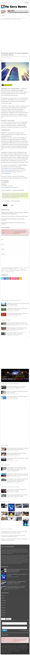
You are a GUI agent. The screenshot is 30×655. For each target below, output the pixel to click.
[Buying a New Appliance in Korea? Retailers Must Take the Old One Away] (3, 454)
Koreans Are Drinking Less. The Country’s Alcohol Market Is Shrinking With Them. (16, 387)
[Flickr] (13, 278)
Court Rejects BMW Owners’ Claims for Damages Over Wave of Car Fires (16, 333)
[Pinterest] (18, 278)
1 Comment (17, 482)
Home (2, 18)
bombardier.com (6, 168)
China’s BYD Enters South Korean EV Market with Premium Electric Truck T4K (14, 532)
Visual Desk (3, 602)
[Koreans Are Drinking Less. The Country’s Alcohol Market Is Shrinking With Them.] (3, 387)
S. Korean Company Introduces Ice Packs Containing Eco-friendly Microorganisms (13, 536)
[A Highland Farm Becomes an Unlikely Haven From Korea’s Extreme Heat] (3, 309)
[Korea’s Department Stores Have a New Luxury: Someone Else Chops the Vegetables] (3, 449)
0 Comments (16, 305)
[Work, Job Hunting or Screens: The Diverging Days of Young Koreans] (18, 519)
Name (2, 239)
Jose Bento (3, 539)
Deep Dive (3, 605)
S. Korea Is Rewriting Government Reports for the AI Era (17, 575)
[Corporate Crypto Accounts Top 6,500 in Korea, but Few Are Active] (25, 514)
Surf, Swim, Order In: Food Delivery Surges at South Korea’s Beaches (17, 397)
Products (3, 610)
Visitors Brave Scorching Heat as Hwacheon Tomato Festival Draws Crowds (17, 314)
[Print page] (15, 60)
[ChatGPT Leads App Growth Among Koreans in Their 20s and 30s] (3, 392)
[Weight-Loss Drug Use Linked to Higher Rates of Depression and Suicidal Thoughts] (11, 519)
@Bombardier (8, 173)
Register (8, 619)
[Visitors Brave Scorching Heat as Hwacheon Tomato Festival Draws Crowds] (3, 314)
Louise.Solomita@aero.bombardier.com (10, 187)
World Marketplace (7, 18)
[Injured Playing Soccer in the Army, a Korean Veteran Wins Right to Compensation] (3, 328)
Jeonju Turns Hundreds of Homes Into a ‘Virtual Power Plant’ (17, 459)
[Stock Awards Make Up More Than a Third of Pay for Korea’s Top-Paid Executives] (3, 495)
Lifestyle (2, 598)
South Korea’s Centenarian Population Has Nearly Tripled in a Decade (16, 490)
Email (2, 244)
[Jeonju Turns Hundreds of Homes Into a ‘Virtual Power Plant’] (3, 459)
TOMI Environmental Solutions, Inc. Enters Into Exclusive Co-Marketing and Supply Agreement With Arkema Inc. (14, 213)
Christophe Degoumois (15, 201)
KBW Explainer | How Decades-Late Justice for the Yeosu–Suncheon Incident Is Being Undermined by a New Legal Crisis (17, 480)
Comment (3, 254)
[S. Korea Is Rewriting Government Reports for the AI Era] (11, 507)
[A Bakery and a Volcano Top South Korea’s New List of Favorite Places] (3, 304)
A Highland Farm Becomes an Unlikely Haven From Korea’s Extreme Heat (17, 309)
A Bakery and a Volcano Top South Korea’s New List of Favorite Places (18, 304)
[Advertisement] (15, 36)
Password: (4, 625)
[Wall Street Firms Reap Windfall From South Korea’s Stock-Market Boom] (18, 514)
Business (3, 595)
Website (2, 249)
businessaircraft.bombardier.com (9, 171)
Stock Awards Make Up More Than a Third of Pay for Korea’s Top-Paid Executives (17, 495)
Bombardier (7, 201)
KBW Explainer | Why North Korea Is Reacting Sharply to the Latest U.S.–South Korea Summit (17, 474)
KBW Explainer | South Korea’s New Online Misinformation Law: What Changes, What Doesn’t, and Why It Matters (16, 469)
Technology (3, 600)
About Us (3, 614)
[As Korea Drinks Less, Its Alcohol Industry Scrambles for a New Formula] (18, 506)
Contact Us (3, 612)
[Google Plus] (10, 278)
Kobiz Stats (3, 607)
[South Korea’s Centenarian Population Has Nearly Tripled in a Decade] (3, 491)
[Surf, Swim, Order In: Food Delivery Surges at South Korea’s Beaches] (3, 397)
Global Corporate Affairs (16, 18)
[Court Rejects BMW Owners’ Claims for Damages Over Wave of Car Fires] (3, 333)
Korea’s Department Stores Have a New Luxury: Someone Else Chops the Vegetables (18, 449)
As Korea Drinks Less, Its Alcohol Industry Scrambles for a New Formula (16, 582)
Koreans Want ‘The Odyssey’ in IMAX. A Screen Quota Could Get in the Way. (17, 570)
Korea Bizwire (16, 56)
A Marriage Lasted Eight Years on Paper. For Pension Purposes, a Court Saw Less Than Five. (17, 323)
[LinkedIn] (7, 278)
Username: (4, 621)
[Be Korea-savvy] (15, 6)
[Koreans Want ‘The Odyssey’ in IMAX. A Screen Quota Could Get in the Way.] (4, 506)
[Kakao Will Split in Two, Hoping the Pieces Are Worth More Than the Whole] (11, 514)
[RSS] (21, 278)
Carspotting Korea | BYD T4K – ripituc (8, 531)
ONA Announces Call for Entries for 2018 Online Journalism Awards (14, 216)
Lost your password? (24, 630)
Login (3, 619)
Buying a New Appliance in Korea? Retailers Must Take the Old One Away (17, 454)
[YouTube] (15, 278)
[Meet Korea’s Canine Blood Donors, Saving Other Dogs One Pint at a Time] (4, 518)
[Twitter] (2, 278)
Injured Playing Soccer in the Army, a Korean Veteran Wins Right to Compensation (17, 328)
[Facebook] (5, 278)
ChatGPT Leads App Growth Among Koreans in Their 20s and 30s (17, 392)
